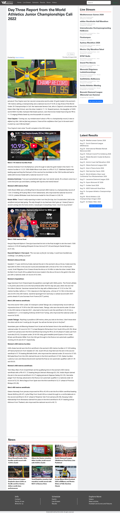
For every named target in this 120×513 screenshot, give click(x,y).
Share (72, 54)
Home (19, 2)
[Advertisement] (42, 36)
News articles (93, 501)
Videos (54, 2)
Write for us (19, 504)
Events (54, 499)
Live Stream (27, 2)
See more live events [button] (95, 101)
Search (115, 3)
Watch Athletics (19, 57)
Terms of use (19, 501)
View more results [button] (95, 206)
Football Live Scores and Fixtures (100, 504)
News (49, 2)
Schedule (35, 2)
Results (42, 2)
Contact (17, 499)
